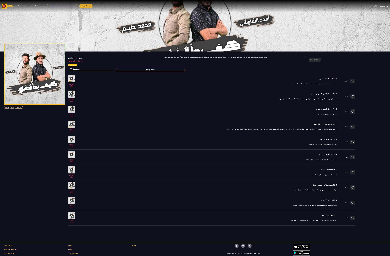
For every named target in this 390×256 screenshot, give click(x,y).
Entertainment (19, 107)
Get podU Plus (85, 6)
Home (19, 6)
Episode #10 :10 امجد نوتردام (327, 79)
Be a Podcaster (39, 6)
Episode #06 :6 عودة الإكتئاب (327, 139)
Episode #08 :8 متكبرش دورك (326, 109)
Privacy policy (248, 253)
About (70, 245)
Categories (28, 6)
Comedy (7, 107)
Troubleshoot (73, 253)
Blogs (134, 245)
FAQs (70, 249)
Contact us (8, 245)
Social (12, 107)
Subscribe (316, 60)
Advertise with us (10, 253)
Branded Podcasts (10, 249)
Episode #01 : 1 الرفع (329, 215)
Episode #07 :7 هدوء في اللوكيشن (325, 124)
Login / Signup (384, 6)
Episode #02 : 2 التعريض (328, 200)
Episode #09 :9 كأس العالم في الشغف (323, 94)
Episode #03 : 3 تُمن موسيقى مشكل (324, 185)
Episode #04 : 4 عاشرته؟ (328, 170)
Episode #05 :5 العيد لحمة (328, 155)
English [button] (375, 6)
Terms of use (256, 253)
